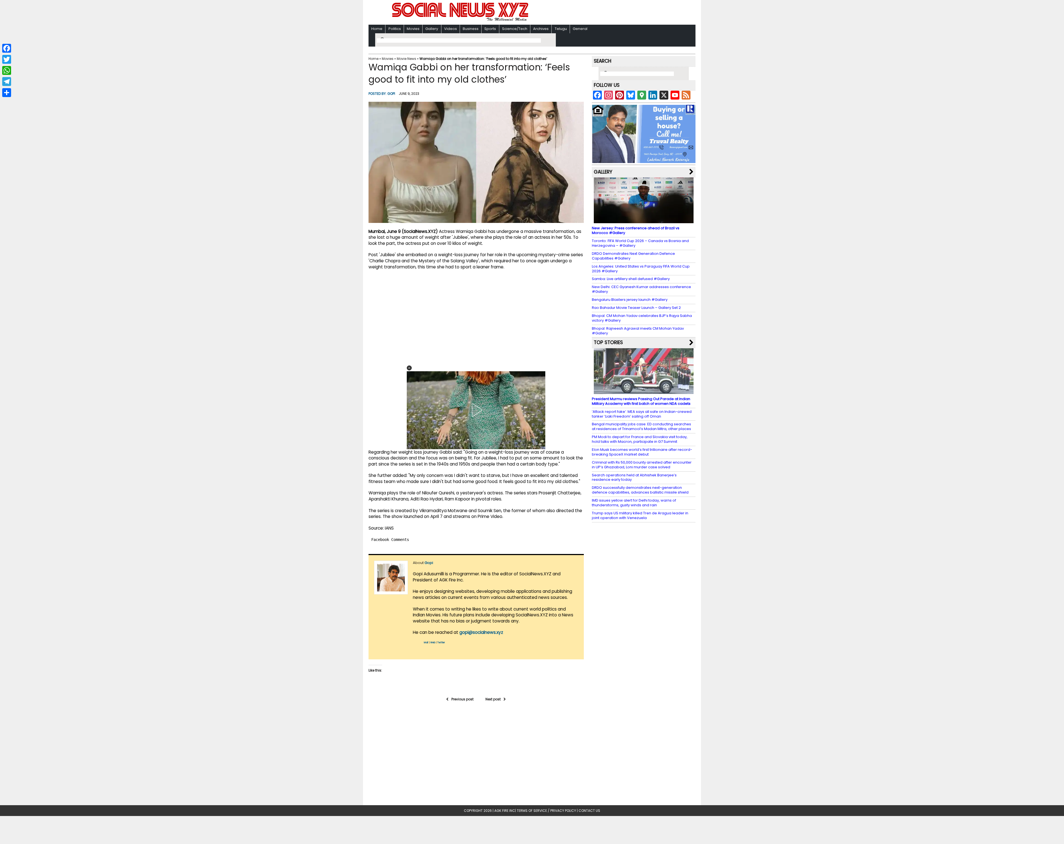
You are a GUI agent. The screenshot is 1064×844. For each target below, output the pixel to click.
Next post (493, 699)
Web (432, 642)
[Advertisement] (603, 13)
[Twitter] (6, 59)
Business (471, 28)
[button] (409, 367)
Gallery (431, 28)
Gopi (391, 93)
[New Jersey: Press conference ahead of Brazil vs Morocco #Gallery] (644, 220)
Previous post (462, 699)
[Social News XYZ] (460, 19)
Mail (426, 642)
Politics (394, 28)
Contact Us (589, 810)
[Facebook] (6, 48)
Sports (490, 28)
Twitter (441, 642)
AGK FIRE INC (504, 810)
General (580, 28)
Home (376, 28)
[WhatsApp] (6, 70)
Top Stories (608, 342)
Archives (541, 28)
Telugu (561, 28)
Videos (450, 28)
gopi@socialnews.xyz (481, 632)
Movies (413, 28)
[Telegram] (6, 81)
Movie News (406, 58)
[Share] (6, 92)
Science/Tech (514, 28)
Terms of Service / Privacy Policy (546, 810)
